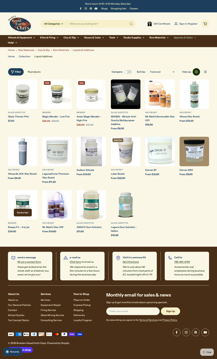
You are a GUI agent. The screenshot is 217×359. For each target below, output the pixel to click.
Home (11, 50)
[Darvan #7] (160, 151)
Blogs (104, 8)
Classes (133, 8)
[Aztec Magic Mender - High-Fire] (91, 94)
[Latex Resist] (125, 151)
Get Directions (131, 261)
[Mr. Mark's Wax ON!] (57, 205)
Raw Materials (26, 50)
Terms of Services (148, 320)
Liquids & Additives (83, 50)
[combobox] (88, 24)
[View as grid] (196, 72)
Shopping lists (118, 8)
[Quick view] (33, 86)
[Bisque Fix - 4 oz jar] (22, 205)
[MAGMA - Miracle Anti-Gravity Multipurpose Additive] (125, 94)
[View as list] (205, 72)
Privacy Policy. (169, 320)
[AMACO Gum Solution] (91, 205)
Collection (24, 56)
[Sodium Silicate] (91, 151)
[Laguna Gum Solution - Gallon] (125, 205)
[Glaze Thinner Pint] (22, 94)
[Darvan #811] (194, 151)
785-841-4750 (182, 261)
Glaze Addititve (16, 112)
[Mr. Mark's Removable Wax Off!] (160, 94)
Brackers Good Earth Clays (31, 343)
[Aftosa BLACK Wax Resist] (22, 151)
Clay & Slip (44, 50)
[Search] (131, 24)
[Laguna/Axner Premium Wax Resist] (57, 151)
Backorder (23, 212)
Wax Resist (151, 112)
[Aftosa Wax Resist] (194, 94)
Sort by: (141, 71)
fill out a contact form (29, 261)
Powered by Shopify (58, 343)
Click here (75, 261)
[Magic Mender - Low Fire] (57, 94)
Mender (46, 112)
